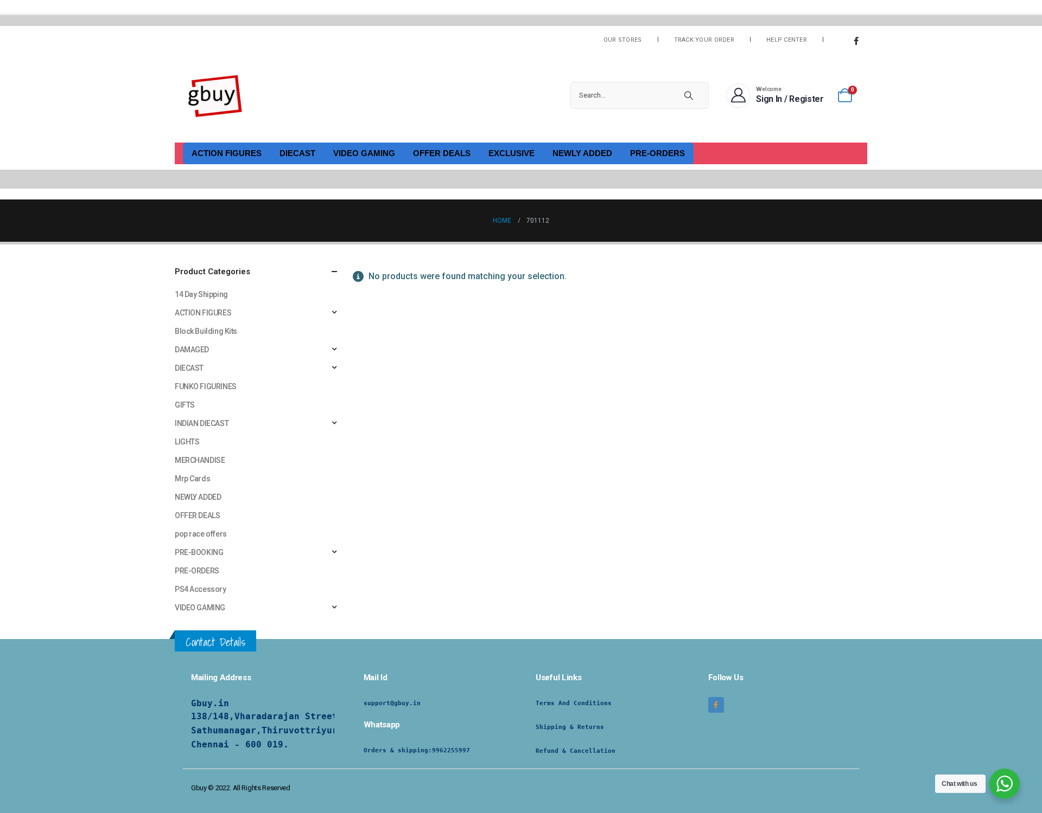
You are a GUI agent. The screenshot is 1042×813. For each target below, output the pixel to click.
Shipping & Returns (570, 727)
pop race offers (201, 534)
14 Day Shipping (201, 294)
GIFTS (185, 405)
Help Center (786, 40)
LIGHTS (187, 441)
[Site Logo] (215, 95)
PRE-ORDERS (657, 153)
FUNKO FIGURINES (206, 386)
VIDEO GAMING (364, 153)
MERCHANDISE (200, 460)
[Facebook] (855, 40)
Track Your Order (704, 40)
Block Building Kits (206, 331)
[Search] (688, 95)
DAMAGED (192, 349)
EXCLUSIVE (511, 153)
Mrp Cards (192, 478)
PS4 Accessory (200, 589)
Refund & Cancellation (575, 750)
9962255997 (451, 750)
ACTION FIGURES (227, 153)
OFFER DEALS (442, 153)
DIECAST (297, 153)
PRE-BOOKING (199, 552)
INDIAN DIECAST (201, 423)
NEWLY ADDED (582, 153)
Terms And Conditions (574, 703)
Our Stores (622, 40)
